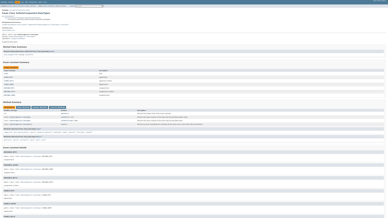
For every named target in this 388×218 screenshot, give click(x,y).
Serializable (21, 24)
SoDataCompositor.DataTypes (28, 18)
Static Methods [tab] (23, 107)
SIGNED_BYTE (8, 77)
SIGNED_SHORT (9, 84)
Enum (10, 36)
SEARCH (72, 6)
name (64, 132)
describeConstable (20, 132)
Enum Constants (19, 6)
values (63, 124)
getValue (64, 113)
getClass (7, 140)
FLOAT (6, 73)
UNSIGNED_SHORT (9, 95)
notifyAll (24, 140)
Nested (9, 6)
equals (32, 132)
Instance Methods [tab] (40, 107)
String (69, 120)
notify (15, 140)
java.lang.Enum (10, 18)
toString (80, 132)
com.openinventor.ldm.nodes (19, 10)
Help (45, 2)
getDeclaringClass (44, 132)
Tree (26, 2)
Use (22, 2)
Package (11, 2)
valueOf (64, 117)
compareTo (7, 132)
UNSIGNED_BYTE (9, 88)
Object (38, 136)
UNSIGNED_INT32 (9, 91)
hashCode (57, 132)
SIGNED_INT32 (9, 81)
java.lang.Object (8, 16)
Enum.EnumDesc (9, 55)
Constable (64, 24)
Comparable (32, 24)
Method (33, 6)
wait (31, 140)
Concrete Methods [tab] (57, 107)
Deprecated (33, 2)
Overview (4, 2)
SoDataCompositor (8, 30)
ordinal (71, 132)
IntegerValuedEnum (9, 24)
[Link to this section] (28, 47)
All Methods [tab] (9, 107)
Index (40, 2)
